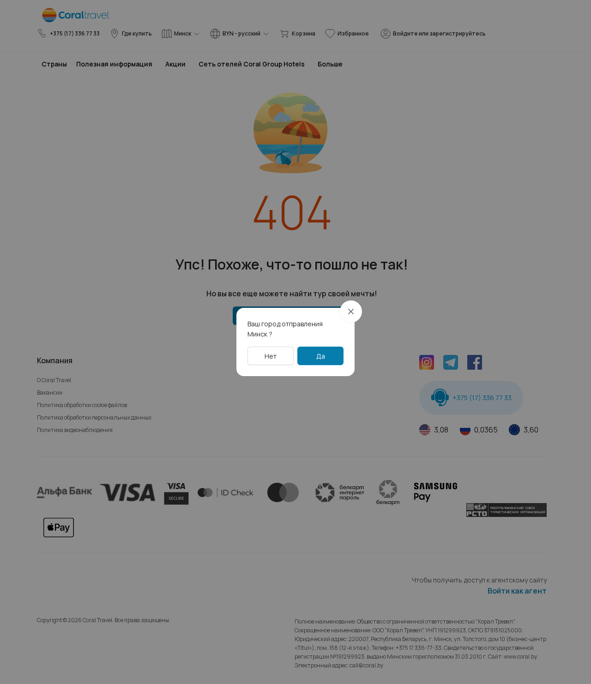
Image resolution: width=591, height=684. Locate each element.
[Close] (351, 311)
